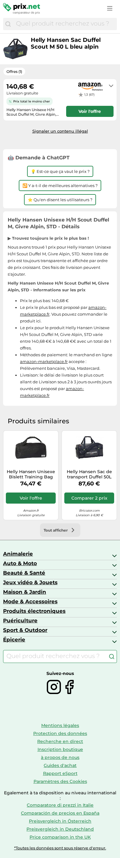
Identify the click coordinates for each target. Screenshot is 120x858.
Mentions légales (60, 725)
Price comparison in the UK (60, 837)
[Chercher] (8, 24)
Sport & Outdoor (25, 630)
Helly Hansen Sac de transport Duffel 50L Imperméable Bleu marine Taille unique (89, 474)
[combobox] (65, 24)
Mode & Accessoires (30, 601)
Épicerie (14, 640)
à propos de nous (60, 757)
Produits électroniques (34, 611)
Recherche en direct (60, 741)
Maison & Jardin (24, 592)
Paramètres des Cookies (60, 781)
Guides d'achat (60, 765)
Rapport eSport (60, 773)
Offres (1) (14, 71)
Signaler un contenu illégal (60, 131)
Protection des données (60, 733)
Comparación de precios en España (60, 813)
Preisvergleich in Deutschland (60, 829)
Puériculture (20, 620)
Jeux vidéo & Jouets (30, 582)
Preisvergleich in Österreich (60, 821)
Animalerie (18, 554)
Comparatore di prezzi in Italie (60, 805)
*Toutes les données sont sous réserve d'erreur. (60, 848)
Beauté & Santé (24, 573)
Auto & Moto (20, 563)
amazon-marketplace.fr (44, 361)
